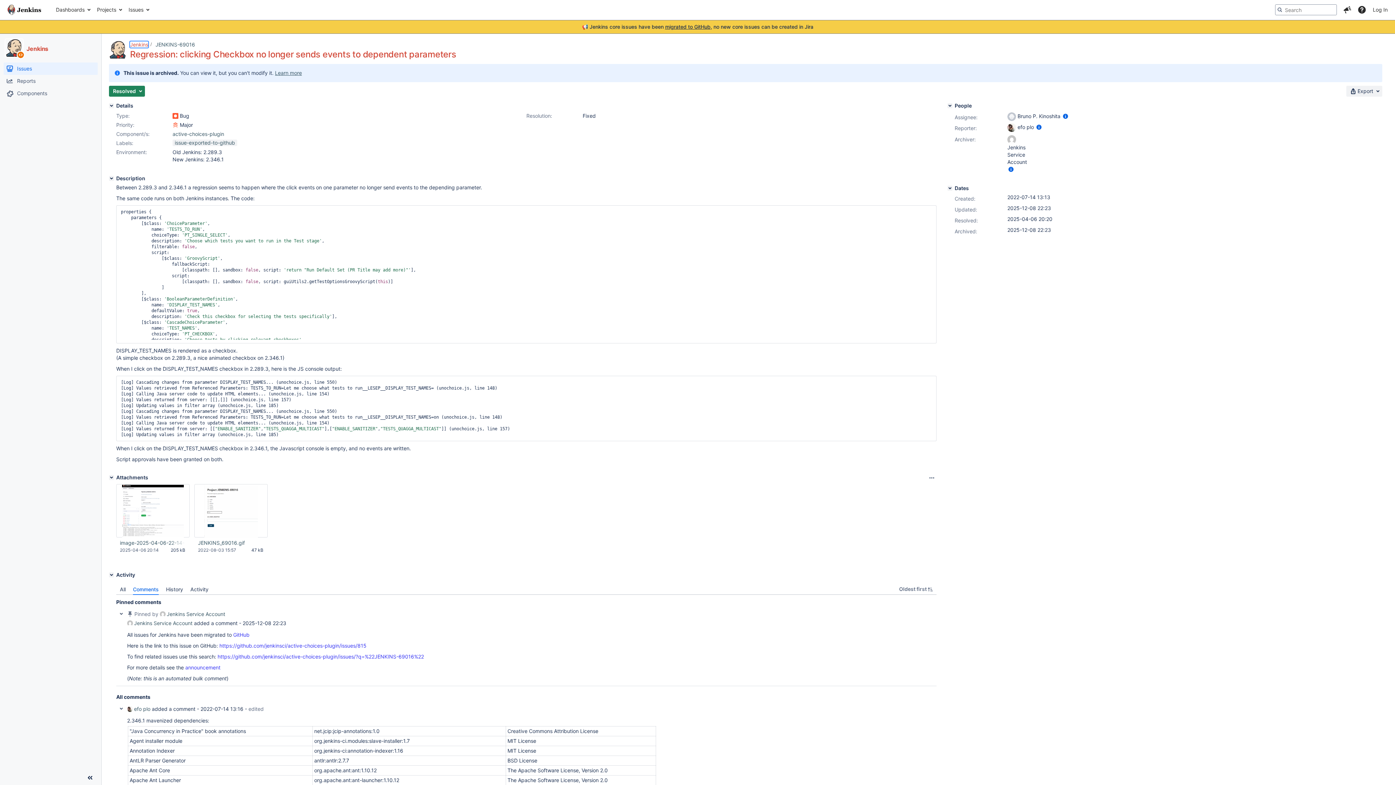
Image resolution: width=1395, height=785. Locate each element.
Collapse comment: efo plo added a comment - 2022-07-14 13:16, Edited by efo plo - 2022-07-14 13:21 (121, 709)
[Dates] (950, 188)
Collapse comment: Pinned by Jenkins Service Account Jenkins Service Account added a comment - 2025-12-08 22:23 (121, 614)
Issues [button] (136, 10)
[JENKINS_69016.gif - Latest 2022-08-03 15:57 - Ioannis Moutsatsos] (231, 511)
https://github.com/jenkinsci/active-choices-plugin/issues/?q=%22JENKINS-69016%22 (321, 656)
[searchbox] (1306, 10)
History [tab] (174, 589)
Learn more (288, 73)
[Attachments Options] (932, 478)
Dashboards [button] (70, 10)
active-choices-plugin (198, 134)
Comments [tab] (146, 589)
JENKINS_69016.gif (221, 543)
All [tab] (123, 589)
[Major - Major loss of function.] (175, 125)
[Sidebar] (90, 777)
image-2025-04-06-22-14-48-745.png (152, 543)
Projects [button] (106, 10)
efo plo (142, 709)
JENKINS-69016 (175, 44)
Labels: (124, 143)
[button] (1347, 10)
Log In (1380, 10)
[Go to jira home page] (24, 10)
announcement (203, 667)
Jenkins (139, 44)
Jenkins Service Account (196, 614)
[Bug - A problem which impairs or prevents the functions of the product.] (175, 116)
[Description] (111, 178)
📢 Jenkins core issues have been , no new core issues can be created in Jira (697, 27)
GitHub (241, 635)
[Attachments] (111, 477)
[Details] (111, 105)
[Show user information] (1065, 116)
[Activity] (111, 574)
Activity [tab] (199, 589)
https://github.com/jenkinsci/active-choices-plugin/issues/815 (293, 646)
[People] (950, 105)
